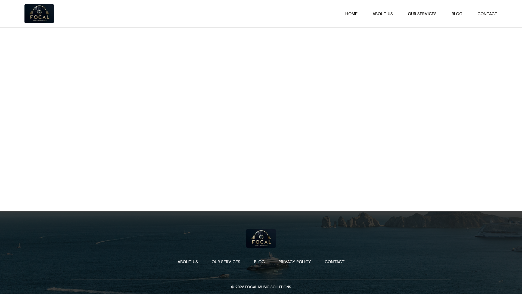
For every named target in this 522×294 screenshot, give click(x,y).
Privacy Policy (294, 262)
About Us (382, 14)
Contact (487, 14)
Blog (457, 14)
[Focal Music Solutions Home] (39, 13)
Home (351, 14)
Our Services (422, 14)
